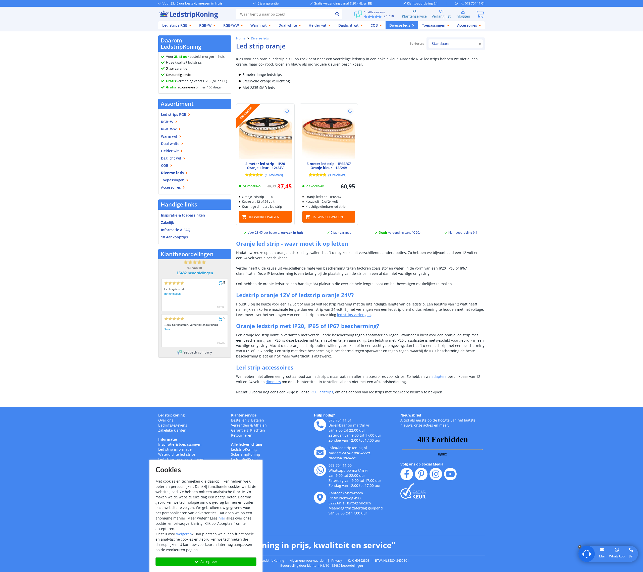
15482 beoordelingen (195, 273)
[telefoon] (320, 425)
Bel (631, 556)
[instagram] (436, 474)
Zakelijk (167, 222)
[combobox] (284, 14)
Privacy (336, 560)
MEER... (221, 307)
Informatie (167, 439)
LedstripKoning (171, 415)
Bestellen (239, 420)
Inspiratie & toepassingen (179, 444)
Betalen (257, 420)
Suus (167, 329)
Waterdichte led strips (177, 454)
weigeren (184, 534)
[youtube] (450, 474)
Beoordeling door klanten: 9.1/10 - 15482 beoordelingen (321, 565)
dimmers (273, 381)
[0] (480, 14)
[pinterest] (421, 474)
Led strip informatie (175, 449)
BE (224, 81)
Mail (602, 556)
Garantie (238, 430)
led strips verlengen (354, 314)
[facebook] (406, 474)
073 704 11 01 (340, 420)
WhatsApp (617, 556)
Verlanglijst (441, 16)
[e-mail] (320, 452)
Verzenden (240, 425)
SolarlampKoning (245, 454)
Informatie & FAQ (175, 229)
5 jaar (170, 68)
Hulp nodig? (324, 415)
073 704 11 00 (340, 465)
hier (222, 518)
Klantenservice (414, 16)
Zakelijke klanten (172, 430)
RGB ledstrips (321, 392)
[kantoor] (320, 498)
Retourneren (241, 435)
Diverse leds (260, 38)
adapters (439, 376)
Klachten (257, 430)
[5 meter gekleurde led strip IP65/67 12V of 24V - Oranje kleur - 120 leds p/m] (328, 132)
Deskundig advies (179, 74)
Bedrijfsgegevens (172, 425)
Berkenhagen (172, 293)
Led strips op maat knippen (181, 459)
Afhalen (260, 425)
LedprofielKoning (245, 459)
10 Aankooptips (174, 237)
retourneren (180, 87)
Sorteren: (417, 43)
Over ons (165, 420)
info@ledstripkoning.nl (348, 447)
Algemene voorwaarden (308, 560)
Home (240, 38)
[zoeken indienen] (337, 14)
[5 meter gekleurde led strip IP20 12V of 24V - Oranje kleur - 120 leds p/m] (265, 132)
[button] (286, 111)
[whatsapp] (458, 3)
